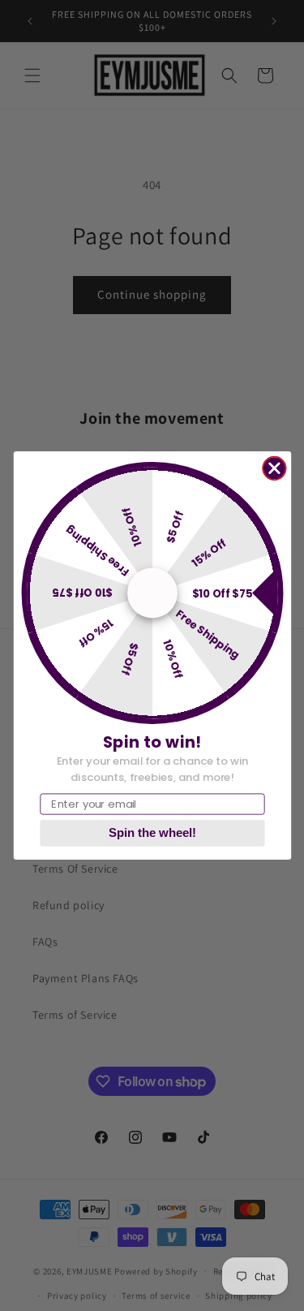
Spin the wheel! (152, 832)
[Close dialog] (274, 468)
